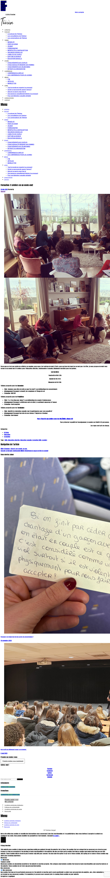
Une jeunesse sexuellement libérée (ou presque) (23, 94)
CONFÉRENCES (8, 71)
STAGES (7, 61)
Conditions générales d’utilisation (14, 805)
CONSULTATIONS (9, 98)
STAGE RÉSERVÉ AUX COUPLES (17, 63)
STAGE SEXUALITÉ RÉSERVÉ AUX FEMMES (21, 65)
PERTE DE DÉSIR (13, 44)
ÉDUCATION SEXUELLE (15, 58)
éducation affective (14, 440)
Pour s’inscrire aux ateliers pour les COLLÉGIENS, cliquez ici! (55, 419)
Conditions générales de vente (13, 809)
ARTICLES (11, 81)
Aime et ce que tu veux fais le (17, 92)
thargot (3, 191)
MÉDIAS (7, 77)
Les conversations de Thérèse (17, 38)
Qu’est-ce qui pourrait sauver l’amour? (20, 89)
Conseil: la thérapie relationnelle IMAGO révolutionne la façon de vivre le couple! (24, 451)
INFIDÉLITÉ (11, 42)
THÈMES (7, 40)
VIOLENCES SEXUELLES (15, 52)
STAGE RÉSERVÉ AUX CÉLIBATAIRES (19, 67)
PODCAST (7, 32)
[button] (40, 104)
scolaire (44, 440)
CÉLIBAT (10, 46)
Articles (6, 432)
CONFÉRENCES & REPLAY (16, 73)
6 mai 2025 (4, 753)
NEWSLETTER (12, 83)
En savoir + (56, 836)
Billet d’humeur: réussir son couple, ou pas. (14, 449)
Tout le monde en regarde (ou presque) (20, 87)
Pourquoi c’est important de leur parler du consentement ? (17, 637)
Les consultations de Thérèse (17, 36)
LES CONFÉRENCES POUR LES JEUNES (20, 75)
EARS (6, 440)
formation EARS (36, 440)
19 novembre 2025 (6, 641)
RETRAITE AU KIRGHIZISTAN (16, 69)
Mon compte (79, 12)
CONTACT (7, 100)
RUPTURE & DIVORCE (14, 56)
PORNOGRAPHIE (13, 48)
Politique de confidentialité (12, 807)
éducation (7, 435)
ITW (9, 79)
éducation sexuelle (26, 440)
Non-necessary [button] (5, 868)
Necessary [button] (4, 858)
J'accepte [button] (50, 836)
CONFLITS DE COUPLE (15, 54)
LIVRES (6, 85)
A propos (7, 30)
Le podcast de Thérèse (15, 34)
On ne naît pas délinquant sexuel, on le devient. (14, 749)
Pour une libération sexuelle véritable (19, 96)
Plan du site (8, 811)
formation (7, 437)
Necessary (6, 860)
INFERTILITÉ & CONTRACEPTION (18, 50)
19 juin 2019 (4, 189)
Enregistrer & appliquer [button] (8, 876)
